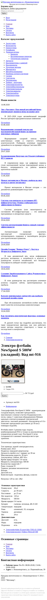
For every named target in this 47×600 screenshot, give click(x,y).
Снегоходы (10, 78)
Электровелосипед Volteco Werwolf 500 (22, 532)
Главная (9, 24)
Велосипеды (11, 46)
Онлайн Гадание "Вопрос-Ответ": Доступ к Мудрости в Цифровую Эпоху (20, 250)
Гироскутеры (11, 48)
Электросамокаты (13, 91)
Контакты (10, 33)
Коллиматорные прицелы (21, 56)
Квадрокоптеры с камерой (16, 63)
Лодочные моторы (13, 67)
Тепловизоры (11, 80)
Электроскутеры (12, 95)
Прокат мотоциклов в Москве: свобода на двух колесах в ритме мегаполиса (21, 181)
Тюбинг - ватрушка (14, 82)
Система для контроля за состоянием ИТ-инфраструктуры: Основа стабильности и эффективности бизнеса (19, 202)
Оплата (9, 30)
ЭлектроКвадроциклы (15, 87)
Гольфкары (10, 50)
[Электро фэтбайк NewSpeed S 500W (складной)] (13, 383)
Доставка (9, 28)
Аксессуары (11, 43)
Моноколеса (11, 69)
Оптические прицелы (19, 59)
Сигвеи (9, 76)
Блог (8, 26)
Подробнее (5, 123)
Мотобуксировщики (14, 72)
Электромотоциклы (14, 89)
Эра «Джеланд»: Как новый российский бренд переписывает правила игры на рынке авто (21, 110)
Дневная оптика (12, 52)
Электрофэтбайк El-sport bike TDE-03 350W (24, 530)
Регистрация (11, 20)
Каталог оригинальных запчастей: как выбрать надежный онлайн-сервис (22, 297)
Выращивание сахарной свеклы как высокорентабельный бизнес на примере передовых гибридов (18, 131)
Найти (4, 13)
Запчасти (9, 61)
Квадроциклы (11, 65)
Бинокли (14, 54)
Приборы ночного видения (17, 74)
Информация (11, 406)
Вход (8, 18)
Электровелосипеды (14, 85)
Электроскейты (12, 93)
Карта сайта (11, 35)
